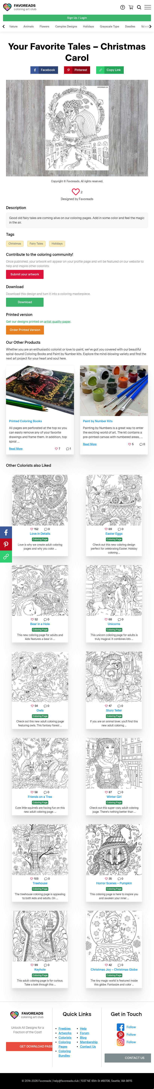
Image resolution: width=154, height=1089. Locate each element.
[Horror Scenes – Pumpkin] (114, 849)
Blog (83, 1037)
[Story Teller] (114, 677)
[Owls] (40, 677)
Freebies (65, 1028)
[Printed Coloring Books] (40, 390)
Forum (84, 1033)
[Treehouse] (40, 849)
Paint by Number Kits (97, 421)
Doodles (130, 26)
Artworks (65, 1033)
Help (83, 1028)
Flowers (44, 26)
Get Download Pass (36, 1046)
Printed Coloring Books (25, 421)
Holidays (88, 26)
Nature (13, 26)
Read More (16, 448)
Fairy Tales (36, 243)
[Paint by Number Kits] (114, 390)
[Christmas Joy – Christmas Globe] (114, 936)
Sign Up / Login (77, 18)
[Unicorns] (114, 590)
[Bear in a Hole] (40, 590)
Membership (89, 1042)
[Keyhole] (40, 936)
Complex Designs (66, 26)
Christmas (14, 243)
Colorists (65, 1037)
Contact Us (88, 1046)
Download (25, 302)
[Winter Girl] (114, 763)
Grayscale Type (109, 26)
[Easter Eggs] (114, 500)
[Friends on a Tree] (40, 763)
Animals (28, 26)
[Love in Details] (40, 500)
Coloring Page (40, 539)
